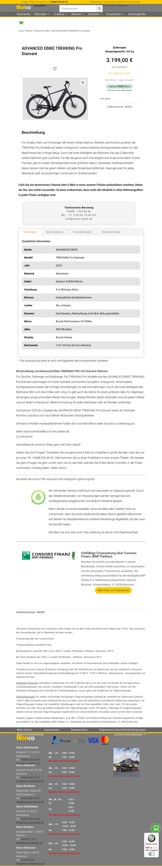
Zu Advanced (24, 436)
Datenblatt (30, 232)
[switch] (151, 854)
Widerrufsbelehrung (30, 734)
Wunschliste (25, 19)
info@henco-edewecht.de (30, 781)
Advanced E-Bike (42, 31)
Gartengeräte (137, 14)
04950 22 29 (28, 839)
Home (21, 31)
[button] (83, 82)
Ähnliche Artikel (110, 232)
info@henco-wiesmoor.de (30, 863)
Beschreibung (54, 232)
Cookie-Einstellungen (128, 734)
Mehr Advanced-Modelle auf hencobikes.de (42, 431)
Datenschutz (79, 730)
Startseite (23, 14)
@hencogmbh (86, 479)
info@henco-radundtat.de (30, 822)
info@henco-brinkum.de (29, 842)
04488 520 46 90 (59, 2)
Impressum (51, 730)
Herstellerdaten (82, 232)
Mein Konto (24, 730)
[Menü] (157, 835)
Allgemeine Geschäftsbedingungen (122, 730)
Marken (29, 31)
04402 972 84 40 (30, 818)
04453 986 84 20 (30, 798)
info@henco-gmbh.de (78, 218)
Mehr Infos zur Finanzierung (113, 590)
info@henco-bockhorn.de (30, 802)
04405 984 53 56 (30, 777)
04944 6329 (27, 859)
